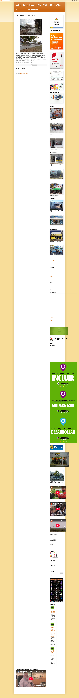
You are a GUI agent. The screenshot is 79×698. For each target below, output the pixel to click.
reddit (51, 319)
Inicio (32, 71)
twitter (51, 277)
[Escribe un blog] (33, 65)
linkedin (52, 321)
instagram (52, 278)
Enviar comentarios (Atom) (24, 73)
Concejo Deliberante (54, 260)
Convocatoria (52, 261)
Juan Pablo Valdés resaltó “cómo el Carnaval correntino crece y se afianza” (53, 650)
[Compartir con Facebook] (35, 65)
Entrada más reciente (19, 71)
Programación (53, 272)
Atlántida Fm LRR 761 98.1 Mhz (39, 5)
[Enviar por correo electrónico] (32, 65)
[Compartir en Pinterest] (36, 65)
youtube (52, 325)
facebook (52, 276)
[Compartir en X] (34, 65)
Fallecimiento (52, 262)
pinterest (52, 320)
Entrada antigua (44, 71)
